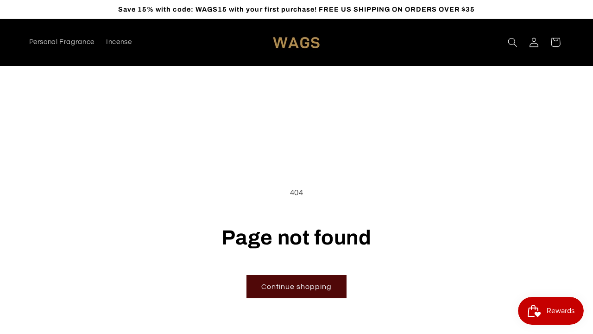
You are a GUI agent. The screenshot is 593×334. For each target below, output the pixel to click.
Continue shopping (296, 286)
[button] (512, 42)
